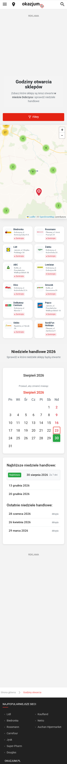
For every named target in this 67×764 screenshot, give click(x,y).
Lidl (9, 714)
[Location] (13, 5)
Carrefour (12, 733)
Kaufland (43, 714)
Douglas (11, 752)
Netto (41, 720)
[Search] (62, 4)
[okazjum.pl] (33, 5)
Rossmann (13, 726)
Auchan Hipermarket (49, 726)
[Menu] (4, 4)
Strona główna (8, 692)
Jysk (9, 739)
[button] (32, 171)
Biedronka (12, 720)
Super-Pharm (14, 746)
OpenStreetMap (46, 217)
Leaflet (32, 217)
